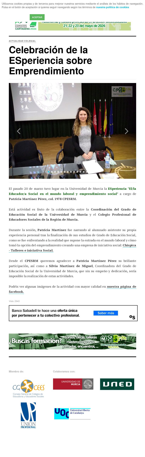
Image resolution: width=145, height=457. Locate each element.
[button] (18, 131)
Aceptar (37, 17)
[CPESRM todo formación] (72, 341)
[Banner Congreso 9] (72, 23)
